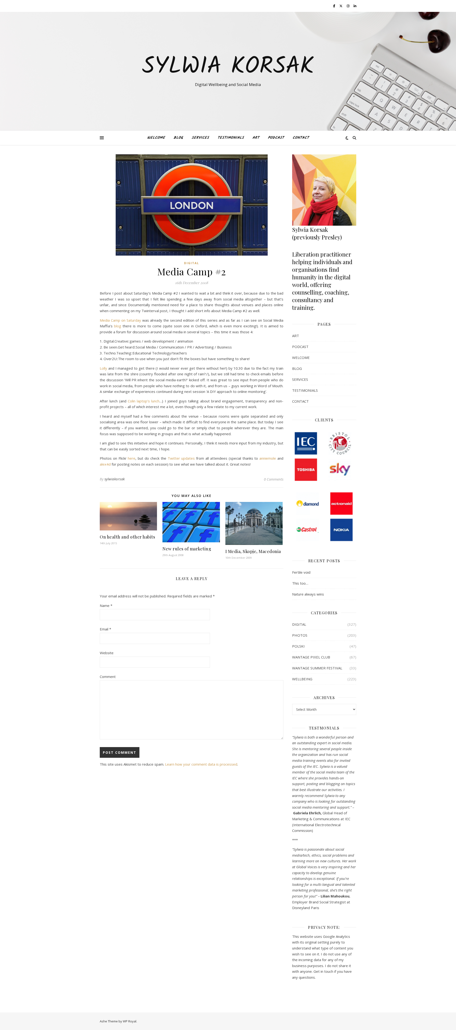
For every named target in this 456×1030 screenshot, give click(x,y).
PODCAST (276, 138)
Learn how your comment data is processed (201, 764)
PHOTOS (299, 635)
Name (106, 605)
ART (255, 138)
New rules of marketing (186, 549)
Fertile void (301, 572)
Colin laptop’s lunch (144, 401)
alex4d (105, 464)
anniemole (267, 458)
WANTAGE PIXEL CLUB (311, 657)
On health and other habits (127, 537)
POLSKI (298, 646)
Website (107, 652)
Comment (108, 676)
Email (105, 629)
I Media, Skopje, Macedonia (253, 551)
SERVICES (200, 138)
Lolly (103, 368)
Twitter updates (181, 458)
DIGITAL (191, 263)
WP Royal (129, 1021)
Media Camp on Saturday (120, 320)
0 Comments (273, 479)
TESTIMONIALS (231, 138)
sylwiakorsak (114, 479)
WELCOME (156, 138)
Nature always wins (308, 594)
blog (117, 326)
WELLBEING (302, 679)
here (131, 458)
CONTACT (301, 138)
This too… (300, 583)
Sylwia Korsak (228, 67)
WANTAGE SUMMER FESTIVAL (317, 668)
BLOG (178, 138)
